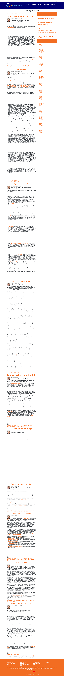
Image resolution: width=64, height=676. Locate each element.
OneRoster (9, 215)
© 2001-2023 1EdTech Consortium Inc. (28, 674)
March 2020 (40, 84)
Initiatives (8, 661)
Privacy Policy (37, 674)
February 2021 (41, 72)
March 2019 (40, 95)
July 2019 (40, 91)
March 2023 (40, 44)
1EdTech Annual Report (12, 451)
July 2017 (40, 99)
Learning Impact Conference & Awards (26, 511)
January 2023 (41, 46)
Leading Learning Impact (21, 66)
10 (18, 657)
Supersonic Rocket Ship (21, 184)
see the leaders (12, 203)
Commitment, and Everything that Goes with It (21, 375)
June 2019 (40, 92)
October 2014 (41, 116)
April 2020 (40, 83)
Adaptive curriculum (11, 538)
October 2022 (41, 50)
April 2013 (40, 123)
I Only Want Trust (21, 69)
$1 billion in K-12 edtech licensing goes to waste (26, 85)
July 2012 (40, 131)
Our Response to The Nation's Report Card (45, 30)
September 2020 (41, 77)
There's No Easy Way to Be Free (21, 513)
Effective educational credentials (12, 543)
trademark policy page (38, 669)
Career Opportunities (49, 661)
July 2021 (40, 66)
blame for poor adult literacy (11, 85)
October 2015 (41, 110)
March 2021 (40, 71)
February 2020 (41, 85)
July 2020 (40, 79)
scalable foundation (19, 546)
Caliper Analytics (10, 226)
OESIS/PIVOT (19, 193)
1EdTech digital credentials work (13, 261)
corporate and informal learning (24, 266)
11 (22, 657)
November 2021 (41, 63)
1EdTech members (23, 499)
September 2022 (41, 51)
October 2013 (41, 119)
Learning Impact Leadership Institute (30, 489)
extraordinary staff (27, 476)
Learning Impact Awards (23, 661)
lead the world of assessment (18, 254)
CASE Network (10, 344)
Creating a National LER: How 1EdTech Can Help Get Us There (47, 33)
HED (17, 266)
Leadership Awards (22, 663)
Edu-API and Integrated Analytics (12, 221)
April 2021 (40, 70)
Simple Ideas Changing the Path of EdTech (21, 16)
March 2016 (40, 106)
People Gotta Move (21, 563)
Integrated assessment (11, 539)
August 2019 (40, 90)
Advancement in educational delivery (13, 541)
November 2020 (41, 75)
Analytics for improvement (11, 546)
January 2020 (41, 86)
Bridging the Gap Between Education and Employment (45, 28)
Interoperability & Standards (10, 66)
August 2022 (40, 52)
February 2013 (41, 125)
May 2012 (40, 133)
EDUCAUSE (15, 193)
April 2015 (40, 111)
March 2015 (40, 112)
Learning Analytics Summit (12, 80)
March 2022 (40, 58)
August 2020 (40, 78)
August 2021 (40, 65)
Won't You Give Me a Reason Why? (21, 429)
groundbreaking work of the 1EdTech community (19, 505)
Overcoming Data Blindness (43, 24)
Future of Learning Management (23, 65)
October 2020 (41, 76)
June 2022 (40, 55)
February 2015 (41, 113)
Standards (33, 4)
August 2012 (40, 130)
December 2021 (41, 62)
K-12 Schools (16, 66)
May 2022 (40, 56)
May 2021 (40, 69)
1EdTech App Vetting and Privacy (20, 354)
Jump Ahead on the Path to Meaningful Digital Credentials (46, 37)
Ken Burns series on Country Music (27, 24)
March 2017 (40, 102)
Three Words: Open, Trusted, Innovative (45, 22)
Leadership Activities (10, 662)
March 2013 (40, 124)
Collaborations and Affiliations (11, 663)
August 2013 (40, 122)
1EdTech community (16, 206)
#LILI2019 (27, 490)
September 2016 (41, 103)
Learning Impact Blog (23, 662)
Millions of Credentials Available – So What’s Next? (47, 26)
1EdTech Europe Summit (10, 193)
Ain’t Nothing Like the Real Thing (21, 484)
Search (56, 5)
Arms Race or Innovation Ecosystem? (21, 603)
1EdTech (9, 248)
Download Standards (36, 662)
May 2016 (40, 104)
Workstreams (28, 4)
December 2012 (41, 126)
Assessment (9, 65)
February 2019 (41, 96)
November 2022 (41, 49)
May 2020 (40, 82)
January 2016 (41, 109)
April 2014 (40, 118)
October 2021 (41, 64)
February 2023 (41, 45)
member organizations (11, 27)
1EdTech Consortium (26, 518)
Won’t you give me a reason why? (15, 383)
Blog (7, 65)
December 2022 (41, 48)
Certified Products (39, 4)
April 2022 (40, 57)
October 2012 (41, 129)
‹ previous (15, 655)
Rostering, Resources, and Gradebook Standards (46, 34)
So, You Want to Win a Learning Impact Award (46, 20)
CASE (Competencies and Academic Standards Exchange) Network (20, 243)
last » (34, 657)
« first (10, 655)
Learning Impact (47, 4)
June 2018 (40, 97)
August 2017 (40, 98)
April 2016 (40, 105)
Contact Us (47, 662)
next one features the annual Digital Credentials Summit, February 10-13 (20, 174)
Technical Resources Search (37, 663)
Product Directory (35, 661)
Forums (34, 664)
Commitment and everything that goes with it (22, 291)
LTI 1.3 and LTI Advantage (11, 210)
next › (29, 657)
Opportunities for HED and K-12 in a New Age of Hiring (46, 19)
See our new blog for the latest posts (15, 13)
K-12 (16, 266)
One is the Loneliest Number (21, 281)
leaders (8, 519)
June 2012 (40, 132)
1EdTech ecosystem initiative (12, 315)
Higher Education (30, 65)
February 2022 (41, 59)
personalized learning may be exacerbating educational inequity (19, 86)
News (8, 664)
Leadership (53, 4)
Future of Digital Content (15, 65)
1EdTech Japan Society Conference (29, 192)
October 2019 (41, 89)
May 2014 (40, 117)
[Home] (14, 5)
